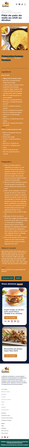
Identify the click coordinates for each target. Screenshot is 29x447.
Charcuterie (5, 410)
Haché (3, 407)
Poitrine (3, 394)
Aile (2, 404)
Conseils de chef (5, 415)
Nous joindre (4, 433)
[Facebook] (19, 4)
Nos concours (4, 430)
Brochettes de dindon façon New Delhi (13, 350)
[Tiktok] (22, 4)
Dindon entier (5, 391)
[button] (25, 4)
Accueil (3, 11)
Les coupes (4, 389)
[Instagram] (16, 4)
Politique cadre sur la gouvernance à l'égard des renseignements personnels (14, 442)
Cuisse (3, 397)
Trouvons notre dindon (7, 417)
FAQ (2, 425)
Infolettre (3, 428)
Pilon (2, 402)
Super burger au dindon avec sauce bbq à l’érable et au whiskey (14, 311)
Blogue (3, 423)
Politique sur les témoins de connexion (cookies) (14, 444)
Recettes (9, 11)
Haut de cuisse (6, 399)
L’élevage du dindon (6, 420)
